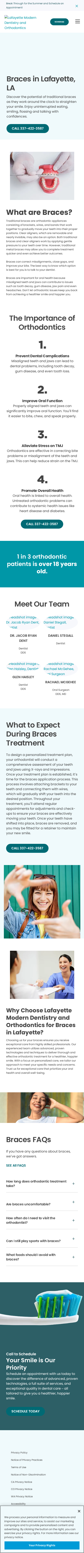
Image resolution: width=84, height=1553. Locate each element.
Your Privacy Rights (42, 1545)
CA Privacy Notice (21, 1482)
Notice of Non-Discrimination (28, 1474)
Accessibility (18, 1503)
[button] (77, 21)
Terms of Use (18, 1467)
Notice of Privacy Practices (26, 1460)
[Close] (79, 1511)
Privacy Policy (19, 1452)
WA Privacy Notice (22, 1496)
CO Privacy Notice (21, 1489)
